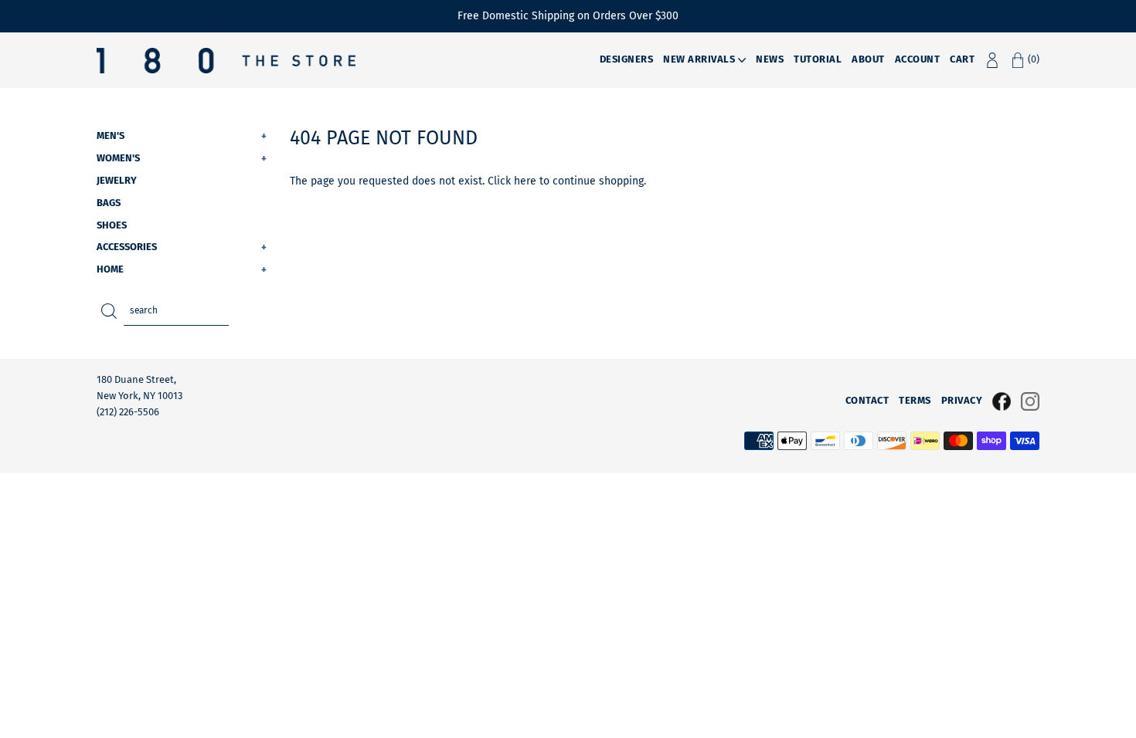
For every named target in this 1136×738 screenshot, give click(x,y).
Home (182, 269)
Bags (109, 202)
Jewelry (117, 180)
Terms (915, 400)
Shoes (112, 225)
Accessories (182, 246)
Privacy (962, 400)
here (525, 181)
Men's (182, 135)
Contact (867, 400)
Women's (182, 158)
